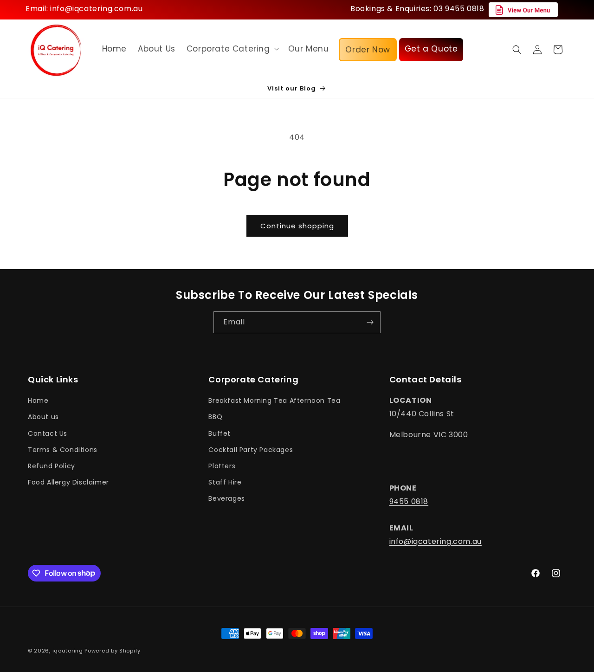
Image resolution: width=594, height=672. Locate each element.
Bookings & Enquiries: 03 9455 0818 (417, 8)
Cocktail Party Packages (250, 449)
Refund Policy (51, 466)
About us (43, 417)
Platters (221, 466)
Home (38, 401)
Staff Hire (224, 482)
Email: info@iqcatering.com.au (84, 8)
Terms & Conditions (62, 449)
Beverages (226, 499)
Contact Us (47, 433)
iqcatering (67, 650)
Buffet (219, 433)
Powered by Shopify (112, 650)
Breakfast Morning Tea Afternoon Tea (274, 401)
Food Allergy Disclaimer (68, 482)
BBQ (215, 417)
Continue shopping (297, 226)
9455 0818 (408, 501)
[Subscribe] (370, 322)
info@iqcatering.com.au (435, 541)
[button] (232, 48)
